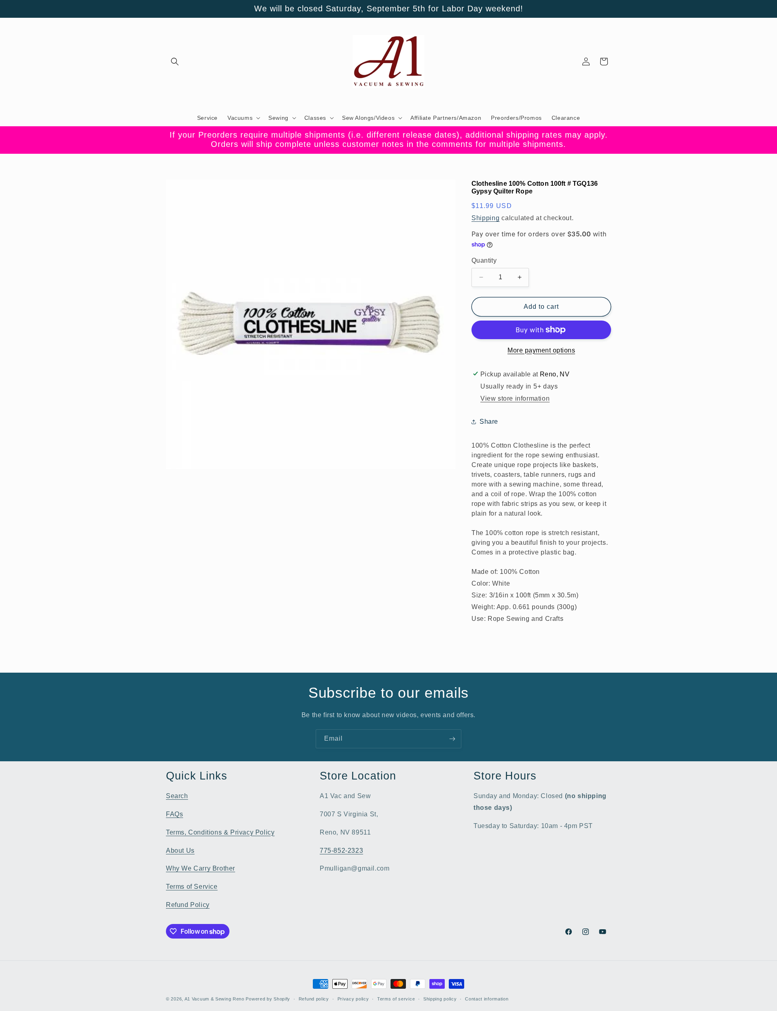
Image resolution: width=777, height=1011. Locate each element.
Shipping (485, 218)
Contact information (486, 998)
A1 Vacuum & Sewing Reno (214, 998)
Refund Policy (188, 904)
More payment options (541, 350)
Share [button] (489, 421)
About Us (180, 850)
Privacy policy (353, 998)
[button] (175, 61)
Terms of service (396, 998)
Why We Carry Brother (200, 868)
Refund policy (314, 998)
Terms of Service (192, 886)
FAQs (174, 814)
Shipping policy (440, 998)
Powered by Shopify (268, 998)
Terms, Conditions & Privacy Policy (220, 832)
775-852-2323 (341, 850)
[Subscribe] (452, 738)
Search (177, 795)
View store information (515, 398)
